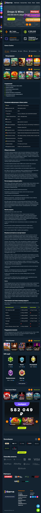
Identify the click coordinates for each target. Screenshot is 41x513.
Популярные (14, 51)
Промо (33, 2)
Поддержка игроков (10, 95)
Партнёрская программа (9, 496)
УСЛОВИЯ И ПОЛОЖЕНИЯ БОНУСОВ (22, 495)
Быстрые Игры (23, 2)
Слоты (26, 51)
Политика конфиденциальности (22, 503)
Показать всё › (37, 56)
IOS (1, 41)
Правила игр (20, 505)
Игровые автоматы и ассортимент (13, 92)
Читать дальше (22, 383)
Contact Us (32, 493)
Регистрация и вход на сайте (12, 89)
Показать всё (22, 427)
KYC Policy (20, 493)
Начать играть (9, 90)
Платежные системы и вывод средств (14, 94)
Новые (21, 51)
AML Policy (20, 498)
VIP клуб (31, 494)
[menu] (1, 1)
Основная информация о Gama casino (14, 85)
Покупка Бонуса (33, 51)
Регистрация (11, 19)
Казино (29, 2)
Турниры (38, 2)
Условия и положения (22, 497)
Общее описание (9, 87)
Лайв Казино (16, 2)
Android (1, 39)
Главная (7, 51)
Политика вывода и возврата (22, 501)
